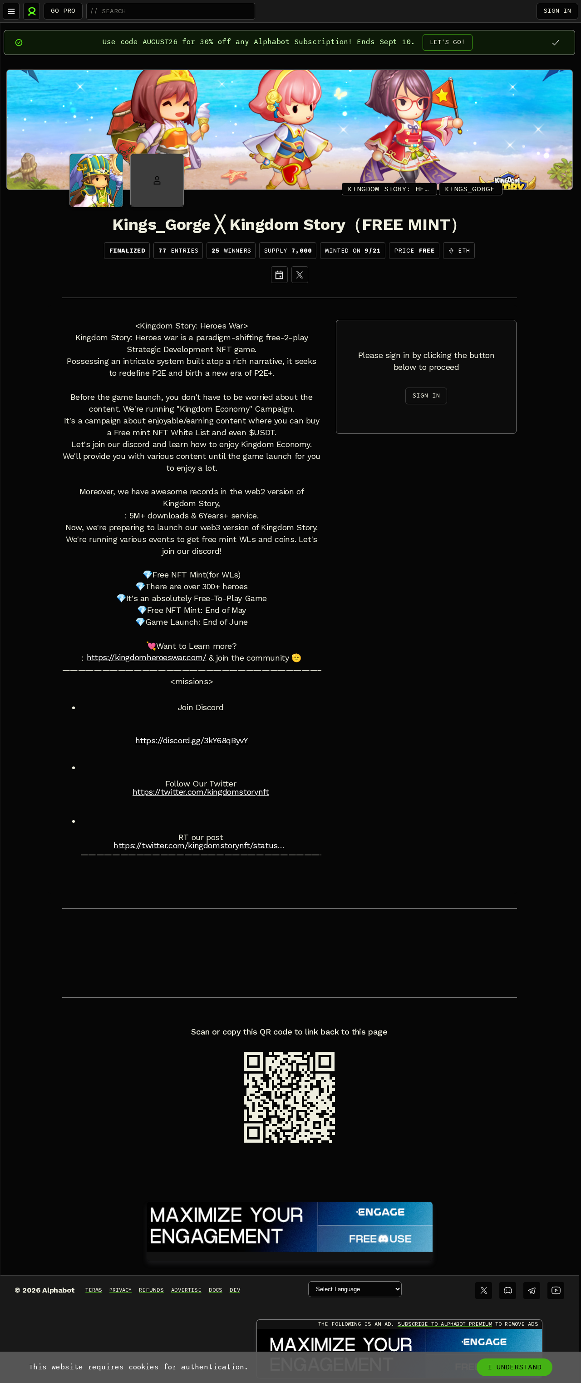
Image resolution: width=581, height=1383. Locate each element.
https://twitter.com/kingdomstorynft (201, 792)
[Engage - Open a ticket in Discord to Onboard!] (290, 1225)
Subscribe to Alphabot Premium (445, 1324)
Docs (215, 1290)
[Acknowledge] (555, 42)
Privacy (120, 1290)
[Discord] (507, 1290)
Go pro (63, 11)
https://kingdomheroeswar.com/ (147, 657)
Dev (235, 1290)
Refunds (151, 1290)
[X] (299, 274)
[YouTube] (555, 1290)
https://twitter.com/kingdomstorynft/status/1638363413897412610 (200, 845)
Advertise (186, 1290)
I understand (514, 1367)
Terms (93, 1290)
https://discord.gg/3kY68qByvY (191, 740)
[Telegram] (531, 1290)
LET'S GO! (447, 42)
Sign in (557, 11)
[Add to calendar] (279, 274)
